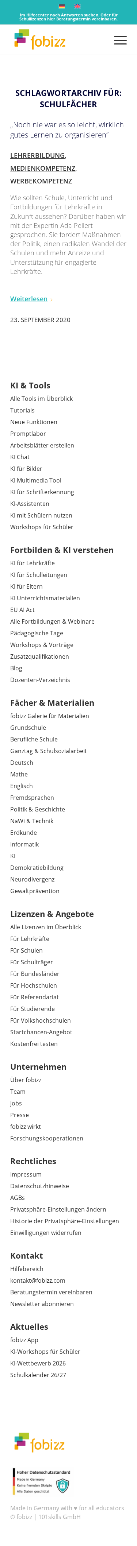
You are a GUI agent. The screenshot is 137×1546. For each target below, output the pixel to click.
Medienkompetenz (42, 168)
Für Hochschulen (33, 985)
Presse (19, 1115)
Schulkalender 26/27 (38, 1375)
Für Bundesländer (35, 974)
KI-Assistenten (29, 504)
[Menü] (117, 39)
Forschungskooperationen (46, 1138)
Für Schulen (26, 950)
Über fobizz (25, 1080)
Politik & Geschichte (37, 809)
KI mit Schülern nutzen (41, 515)
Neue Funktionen (33, 422)
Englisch (21, 786)
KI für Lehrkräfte (32, 563)
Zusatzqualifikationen (39, 656)
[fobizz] (56, 39)
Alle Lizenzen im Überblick (45, 927)
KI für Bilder (26, 469)
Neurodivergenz (32, 879)
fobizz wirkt (25, 1127)
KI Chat (20, 457)
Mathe (19, 774)
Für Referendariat (34, 997)
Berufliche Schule (34, 739)
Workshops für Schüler (41, 527)
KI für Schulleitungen (38, 575)
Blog (16, 668)
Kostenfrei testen (34, 1044)
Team (18, 1092)
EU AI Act (22, 610)
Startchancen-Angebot (41, 1032)
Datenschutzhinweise (39, 1186)
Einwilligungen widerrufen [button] (45, 1233)
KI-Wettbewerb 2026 (38, 1363)
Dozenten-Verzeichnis (40, 680)
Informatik (24, 844)
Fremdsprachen (32, 798)
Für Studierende (32, 1009)
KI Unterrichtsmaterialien (45, 598)
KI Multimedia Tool (35, 480)
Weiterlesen (28, 298)
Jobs (16, 1103)
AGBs (17, 1198)
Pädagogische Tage (36, 633)
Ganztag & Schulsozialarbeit (48, 751)
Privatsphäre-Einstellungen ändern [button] (58, 1209)
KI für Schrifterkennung (42, 492)
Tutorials (22, 410)
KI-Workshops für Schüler (45, 1352)
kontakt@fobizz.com (37, 1280)
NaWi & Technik (31, 821)
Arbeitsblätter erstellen (42, 445)
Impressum (26, 1174)
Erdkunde (23, 833)
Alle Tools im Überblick (41, 399)
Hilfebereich (26, 1269)
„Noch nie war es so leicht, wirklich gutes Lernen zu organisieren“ (67, 130)
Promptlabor (28, 434)
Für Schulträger (31, 962)
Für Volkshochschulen (40, 1020)
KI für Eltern (26, 586)
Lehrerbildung (37, 155)
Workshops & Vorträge (41, 645)
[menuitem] (117, 39)
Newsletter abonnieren (42, 1304)
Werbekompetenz (41, 181)
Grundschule (28, 728)
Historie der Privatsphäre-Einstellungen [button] (64, 1221)
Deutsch (21, 763)
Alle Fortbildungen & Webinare (52, 621)
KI (12, 856)
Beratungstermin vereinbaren (51, 1292)
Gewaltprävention (35, 891)
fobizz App (24, 1340)
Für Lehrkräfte (29, 939)
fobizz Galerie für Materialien (49, 716)
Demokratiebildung (37, 868)
